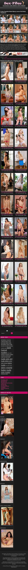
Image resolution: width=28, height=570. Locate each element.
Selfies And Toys (3, 461)
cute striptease (25, 58)
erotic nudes (9, 352)
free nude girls (20, 170)
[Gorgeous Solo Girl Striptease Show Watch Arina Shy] (7, 226)
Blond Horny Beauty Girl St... (21, 280)
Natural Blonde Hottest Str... (20, 325)
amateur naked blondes (22, 281)
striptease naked (4, 374)
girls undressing (20, 148)
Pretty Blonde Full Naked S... (7, 192)
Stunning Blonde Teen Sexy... (7, 280)
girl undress (6, 126)
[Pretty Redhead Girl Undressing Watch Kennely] (20, 71)
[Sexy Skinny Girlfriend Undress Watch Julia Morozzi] (7, 204)
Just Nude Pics (4, 380)
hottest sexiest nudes (7, 354)
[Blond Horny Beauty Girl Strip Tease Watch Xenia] (20, 271)
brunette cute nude (7, 215)
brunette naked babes (7, 104)
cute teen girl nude (7, 326)
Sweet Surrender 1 (4, 394)
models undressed (6, 356)
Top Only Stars (4, 385)
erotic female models (20, 237)
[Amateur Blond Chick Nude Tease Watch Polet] (20, 160)
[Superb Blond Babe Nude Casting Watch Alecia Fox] (20, 137)
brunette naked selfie (7, 259)
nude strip (4, 361)
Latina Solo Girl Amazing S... (7, 303)
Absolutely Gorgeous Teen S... (21, 303)
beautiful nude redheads (22, 81)
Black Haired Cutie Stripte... (7, 258)
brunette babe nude (7, 170)
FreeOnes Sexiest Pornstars (6, 383)
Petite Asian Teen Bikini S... (7, 80)
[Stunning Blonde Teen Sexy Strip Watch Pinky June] (7, 271)
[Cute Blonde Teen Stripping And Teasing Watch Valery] (20, 249)
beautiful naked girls (21, 104)
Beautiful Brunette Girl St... (7, 147)
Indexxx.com (3, 384)
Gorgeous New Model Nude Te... (7, 126)
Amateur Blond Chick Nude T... (21, 169)
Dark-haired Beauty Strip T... (21, 125)
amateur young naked (21, 259)
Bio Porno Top (4, 381)
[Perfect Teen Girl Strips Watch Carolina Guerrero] (7, 160)
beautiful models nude (7, 81)
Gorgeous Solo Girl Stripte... (7, 236)
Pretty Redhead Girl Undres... (21, 80)
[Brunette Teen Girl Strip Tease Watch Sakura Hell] (7, 315)
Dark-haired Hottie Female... (21, 236)
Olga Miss (2, 416)
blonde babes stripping (17, 58)
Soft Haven (2, 483)
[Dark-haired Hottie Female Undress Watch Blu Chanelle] (20, 226)
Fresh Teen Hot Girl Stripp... (20, 214)
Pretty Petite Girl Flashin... (21, 192)
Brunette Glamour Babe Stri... (7, 103)
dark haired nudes (7, 148)
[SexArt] (14, 55)
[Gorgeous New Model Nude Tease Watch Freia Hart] (7, 115)
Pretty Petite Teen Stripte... (21, 103)
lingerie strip (10, 126)
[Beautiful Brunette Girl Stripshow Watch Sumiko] (7, 137)
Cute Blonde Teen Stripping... (21, 258)
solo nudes (5, 372)
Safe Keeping (3, 527)
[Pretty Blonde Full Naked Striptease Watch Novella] (7, 182)
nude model (7, 357)
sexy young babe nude (6, 368)
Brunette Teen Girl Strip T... (7, 325)
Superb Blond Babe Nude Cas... (20, 147)
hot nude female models (7, 238)
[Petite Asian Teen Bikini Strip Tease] (7, 71)
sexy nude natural (8, 365)
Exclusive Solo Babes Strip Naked (14, 5)
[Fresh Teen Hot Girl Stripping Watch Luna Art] (20, 204)
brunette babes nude (7, 237)
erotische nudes (20, 215)
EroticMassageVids (5, 388)
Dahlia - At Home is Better (5, 505)
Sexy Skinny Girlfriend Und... (7, 214)
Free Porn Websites (5, 386)
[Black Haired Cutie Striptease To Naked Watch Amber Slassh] (7, 249)
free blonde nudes (20, 326)
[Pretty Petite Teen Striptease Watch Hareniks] (20, 93)
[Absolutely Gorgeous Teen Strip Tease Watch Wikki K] (20, 293)
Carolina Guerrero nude (7, 304)
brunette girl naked (20, 304)
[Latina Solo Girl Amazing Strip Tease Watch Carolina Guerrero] (7, 293)
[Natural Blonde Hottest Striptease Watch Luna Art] (20, 315)
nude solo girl (6, 359)
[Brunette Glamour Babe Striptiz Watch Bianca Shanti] (7, 93)
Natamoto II (2, 439)
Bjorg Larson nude (8, 58)
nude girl (3, 357)
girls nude (19, 126)
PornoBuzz (3, 387)
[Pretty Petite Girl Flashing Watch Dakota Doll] (20, 182)
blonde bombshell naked (8, 281)
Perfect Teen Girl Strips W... (7, 169)
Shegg (2, 389)
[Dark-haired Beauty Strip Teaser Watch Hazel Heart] (20, 115)
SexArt (5, 57)
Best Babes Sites (4, 379)
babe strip (8, 341)
